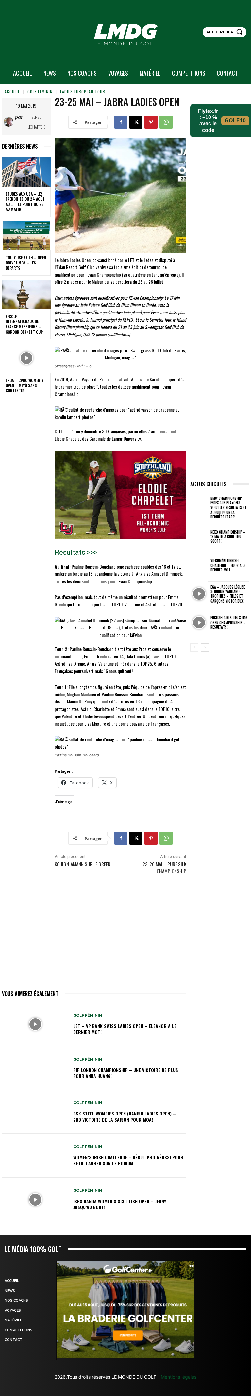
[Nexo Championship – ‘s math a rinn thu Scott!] (199, 536)
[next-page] (205, 647)
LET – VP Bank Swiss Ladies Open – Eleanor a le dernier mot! (124, 1029)
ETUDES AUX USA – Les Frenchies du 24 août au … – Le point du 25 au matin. (25, 201)
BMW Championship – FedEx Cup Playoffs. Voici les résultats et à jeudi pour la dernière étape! (228, 507)
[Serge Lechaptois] (9, 122)
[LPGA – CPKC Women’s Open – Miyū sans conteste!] (26, 358)
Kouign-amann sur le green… (84, 864)
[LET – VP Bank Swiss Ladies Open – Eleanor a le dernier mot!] (35, 1024)
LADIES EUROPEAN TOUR (82, 91)
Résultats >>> (76, 552)
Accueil (12, 91)
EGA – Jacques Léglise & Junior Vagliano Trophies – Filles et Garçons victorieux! (227, 594)
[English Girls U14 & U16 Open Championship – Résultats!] (199, 622)
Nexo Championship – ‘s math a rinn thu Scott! (227, 536)
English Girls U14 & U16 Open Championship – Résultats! (228, 622)
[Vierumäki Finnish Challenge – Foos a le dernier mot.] (199, 565)
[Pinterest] (151, 122)
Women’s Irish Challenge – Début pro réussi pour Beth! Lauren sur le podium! (128, 1160)
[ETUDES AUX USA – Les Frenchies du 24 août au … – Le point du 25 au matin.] (26, 172)
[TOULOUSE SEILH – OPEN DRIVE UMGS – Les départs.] (26, 235)
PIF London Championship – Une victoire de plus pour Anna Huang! (125, 1072)
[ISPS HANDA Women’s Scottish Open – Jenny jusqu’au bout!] (35, 1200)
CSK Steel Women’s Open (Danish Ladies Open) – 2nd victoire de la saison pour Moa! (124, 1116)
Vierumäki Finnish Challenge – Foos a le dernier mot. (227, 565)
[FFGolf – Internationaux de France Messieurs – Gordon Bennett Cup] (26, 294)
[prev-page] (194, 647)
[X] (135, 122)
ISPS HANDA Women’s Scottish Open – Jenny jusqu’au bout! (119, 1204)
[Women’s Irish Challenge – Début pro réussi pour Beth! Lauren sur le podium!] (35, 1156)
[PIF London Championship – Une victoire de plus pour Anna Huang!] (35, 1068)
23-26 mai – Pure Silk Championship (164, 868)
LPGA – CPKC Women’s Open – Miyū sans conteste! (24, 385)
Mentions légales (177, 1377)
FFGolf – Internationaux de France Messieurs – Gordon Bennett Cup (24, 324)
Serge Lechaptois (36, 122)
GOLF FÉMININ (40, 91)
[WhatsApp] (166, 122)
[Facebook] (120, 122)
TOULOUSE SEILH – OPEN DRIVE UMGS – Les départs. (26, 262)
